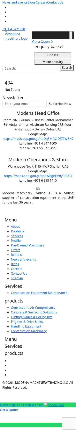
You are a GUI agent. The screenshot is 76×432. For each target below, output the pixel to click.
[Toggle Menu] (70, 35)
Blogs (31, 2)
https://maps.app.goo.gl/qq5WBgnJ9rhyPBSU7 (38, 176)
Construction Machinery (29, 331)
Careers (41, 2)
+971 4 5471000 (13, 29)
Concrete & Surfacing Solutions (34, 312)
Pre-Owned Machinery (27, 245)
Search (67, 67)
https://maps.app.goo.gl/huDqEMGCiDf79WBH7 (38, 139)
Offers (15, 250)
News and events (14, 2)
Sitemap (17, 278)
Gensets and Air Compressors (33, 307)
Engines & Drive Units (27, 322)
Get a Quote (41, 41)
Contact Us (55, 2)
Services (17, 236)
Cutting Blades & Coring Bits (31, 317)
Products (17, 231)
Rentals (16, 255)
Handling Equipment (26, 326)
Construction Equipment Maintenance (39, 293)
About (15, 226)
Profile (16, 240)
